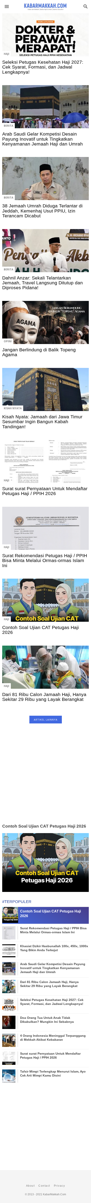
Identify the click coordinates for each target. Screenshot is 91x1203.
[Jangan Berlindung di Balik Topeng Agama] (45, 325)
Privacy (59, 1185)
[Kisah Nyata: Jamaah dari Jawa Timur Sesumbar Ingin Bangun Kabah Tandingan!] (45, 391)
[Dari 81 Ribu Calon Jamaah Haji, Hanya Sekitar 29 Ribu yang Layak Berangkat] (45, 669)
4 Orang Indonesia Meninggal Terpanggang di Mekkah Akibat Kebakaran (53, 1037)
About (30, 1185)
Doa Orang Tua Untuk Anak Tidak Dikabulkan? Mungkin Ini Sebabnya (47, 1019)
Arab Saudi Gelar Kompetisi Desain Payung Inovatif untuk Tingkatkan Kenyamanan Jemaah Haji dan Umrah (42, 138)
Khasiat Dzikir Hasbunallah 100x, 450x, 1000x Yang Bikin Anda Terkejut (54, 948)
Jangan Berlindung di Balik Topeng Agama (39, 352)
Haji (6, 54)
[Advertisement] (45, 778)
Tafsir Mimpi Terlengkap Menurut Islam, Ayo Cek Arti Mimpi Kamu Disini (53, 1073)
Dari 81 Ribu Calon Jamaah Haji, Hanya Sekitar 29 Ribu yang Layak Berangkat (44, 697)
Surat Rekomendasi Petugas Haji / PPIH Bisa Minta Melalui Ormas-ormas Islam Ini (44, 560)
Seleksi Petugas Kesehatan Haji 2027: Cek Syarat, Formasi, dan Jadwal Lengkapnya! (42, 67)
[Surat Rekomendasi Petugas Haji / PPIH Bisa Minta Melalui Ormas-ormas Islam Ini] (45, 530)
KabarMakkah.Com (54, 1194)
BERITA (8, 126)
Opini (8, 341)
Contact (44, 1185)
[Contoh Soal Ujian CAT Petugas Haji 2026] (45, 602)
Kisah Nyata (13, 408)
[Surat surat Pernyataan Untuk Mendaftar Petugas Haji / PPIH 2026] (45, 463)
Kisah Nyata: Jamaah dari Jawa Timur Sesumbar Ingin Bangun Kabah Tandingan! (42, 421)
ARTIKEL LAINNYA (45, 719)
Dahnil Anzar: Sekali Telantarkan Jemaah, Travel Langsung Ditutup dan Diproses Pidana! (42, 282)
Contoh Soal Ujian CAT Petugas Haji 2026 (40, 630)
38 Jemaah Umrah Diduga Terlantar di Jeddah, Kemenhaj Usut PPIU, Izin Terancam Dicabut (42, 210)
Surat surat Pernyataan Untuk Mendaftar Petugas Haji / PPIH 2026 (44, 491)
